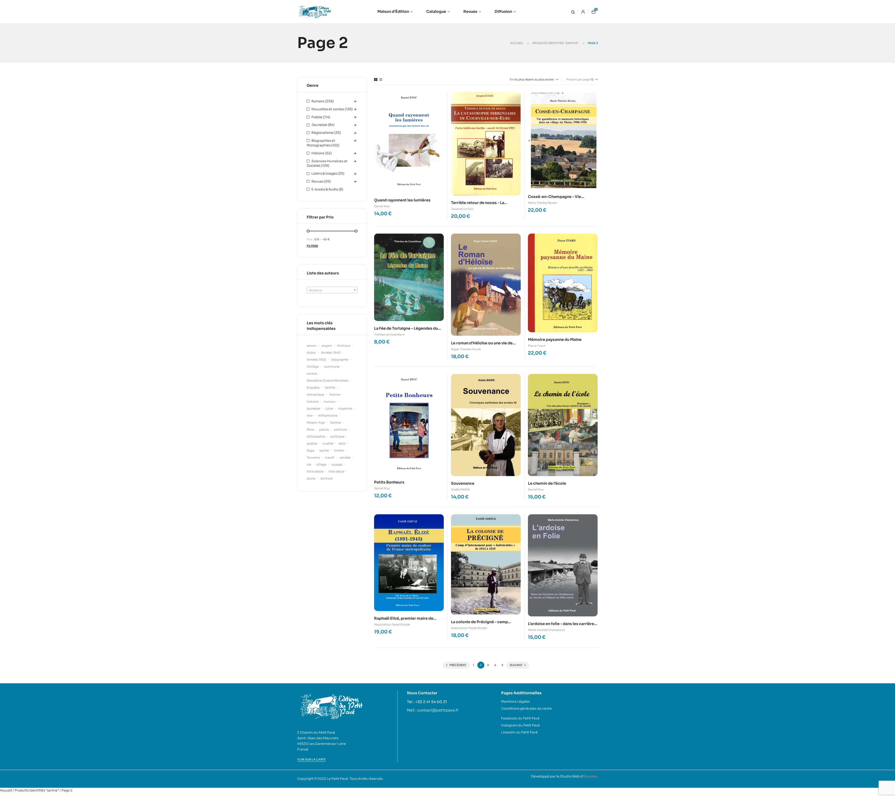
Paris (310, 430)
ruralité (327, 444)
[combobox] (332, 290)
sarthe (324, 451)
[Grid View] (375, 79)
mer (310, 416)
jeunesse (313, 409)
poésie (312, 444)
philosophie (316, 437)
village (321, 464)
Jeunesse (319, 125)
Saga (310, 451)
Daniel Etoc (382, 206)
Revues (317, 181)
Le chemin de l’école (547, 483)
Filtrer (312, 246)
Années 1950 (316, 360)
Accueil (516, 43)
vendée (345, 457)
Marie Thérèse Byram (542, 202)
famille (330, 388)
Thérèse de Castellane (389, 334)
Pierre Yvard (536, 345)
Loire (329, 409)
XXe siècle (336, 471)
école (311, 478)
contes (312, 374)
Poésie (316, 117)
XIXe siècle (315, 471)
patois (324, 430)
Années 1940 (331, 353)
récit (342, 444)
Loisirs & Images (324, 173)
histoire (313, 402)
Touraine (313, 457)
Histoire (317, 153)
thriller (339, 451)
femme (334, 395)
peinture (340, 430)
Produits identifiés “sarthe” (555, 43)
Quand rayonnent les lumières (402, 200)
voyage (336, 464)
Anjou (311, 353)
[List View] (380, 79)
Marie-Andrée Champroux (546, 630)
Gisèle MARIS (460, 489)
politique (337, 437)
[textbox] (332, 290)
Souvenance (462, 483)
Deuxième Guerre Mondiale (327, 381)
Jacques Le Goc (462, 209)
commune (332, 367)
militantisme (327, 416)
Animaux (343, 346)
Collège (313, 367)
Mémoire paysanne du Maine (555, 339)
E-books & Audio (324, 189)
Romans (317, 101)
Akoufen (590, 776)
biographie (339, 360)
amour (312, 346)
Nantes (335, 423)
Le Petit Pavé (337, 779)
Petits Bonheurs (389, 482)
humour (330, 402)
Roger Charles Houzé (466, 349)
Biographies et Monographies (321, 142)
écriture (326, 478)
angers (327, 346)
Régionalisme (322, 133)
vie (309, 464)
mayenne (345, 409)
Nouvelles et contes (327, 109)
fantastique (315, 395)
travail (329, 457)
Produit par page (578, 79)
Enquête (313, 388)
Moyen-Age (316, 423)
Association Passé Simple (392, 624)
